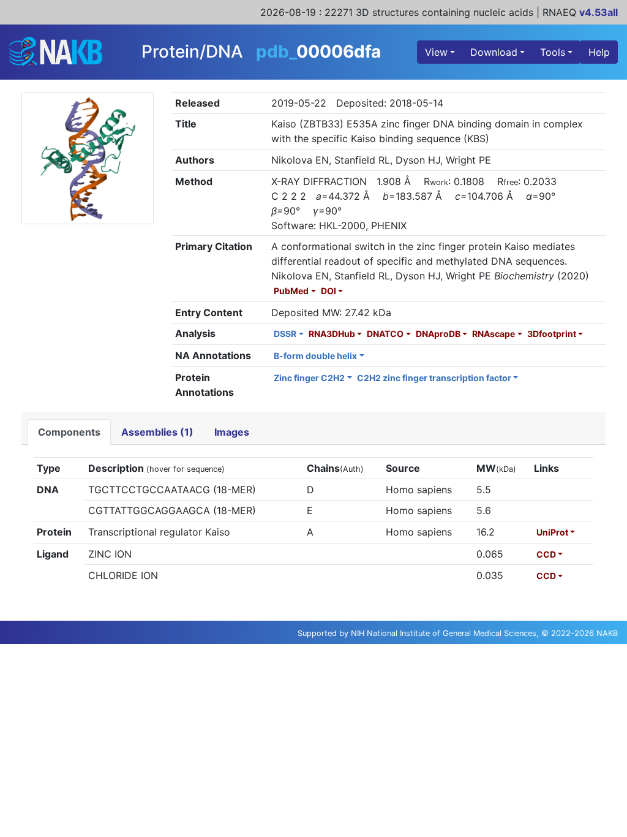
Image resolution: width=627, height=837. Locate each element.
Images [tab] (231, 432)
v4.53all (598, 12)
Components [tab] (69, 432)
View (436, 52)
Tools (552, 52)
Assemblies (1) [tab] (157, 432)
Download (493, 52)
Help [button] (599, 52)
